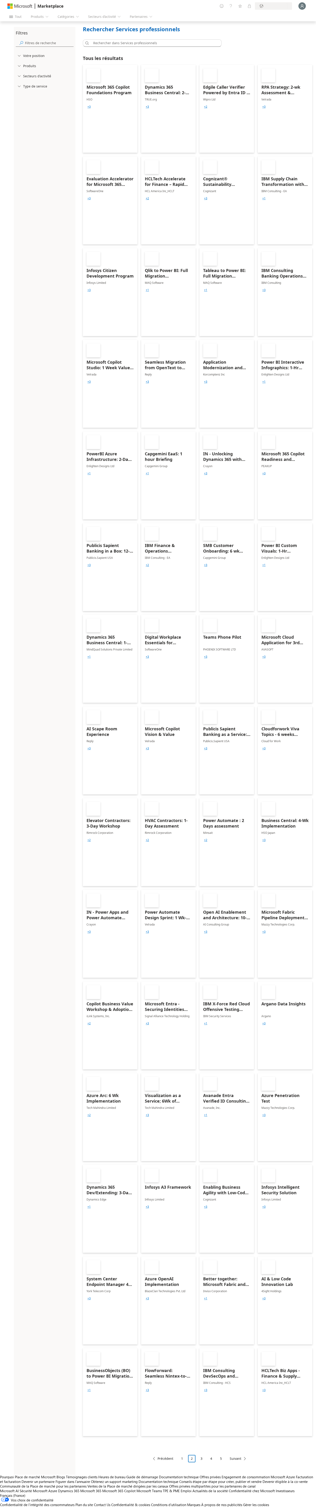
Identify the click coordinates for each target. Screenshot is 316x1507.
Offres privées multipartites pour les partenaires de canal (212, 1486)
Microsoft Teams (149, 1490)
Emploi (186, 1490)
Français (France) (12, 1495)
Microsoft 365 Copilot (119, 1490)
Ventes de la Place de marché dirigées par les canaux (127, 1486)
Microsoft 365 (90, 1490)
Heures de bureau (111, 1477)
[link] (110, 109)
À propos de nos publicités (221, 1504)
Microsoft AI (9, 1490)
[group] (89, 107)
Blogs (60, 1477)
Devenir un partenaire (38, 1481)
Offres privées (210, 1477)
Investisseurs (285, 1490)
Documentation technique (179, 1477)
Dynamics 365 (68, 1490)
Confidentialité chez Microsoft (252, 1490)
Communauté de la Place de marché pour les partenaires (43, 1486)
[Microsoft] (19, 6)
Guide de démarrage (142, 1477)
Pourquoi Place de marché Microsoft (28, 1477)
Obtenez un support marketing (114, 1481)
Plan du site (84, 1504)
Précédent (165, 1458)
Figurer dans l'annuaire (73, 1481)
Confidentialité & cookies (130, 1504)
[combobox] (154, 43)
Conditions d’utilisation (168, 1504)
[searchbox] (49, 43)
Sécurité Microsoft (33, 1490)
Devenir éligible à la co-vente (285, 1481)
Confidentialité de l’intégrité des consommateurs (37, 1504)
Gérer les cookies (256, 1504)
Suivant (235, 1458)
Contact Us (102, 1504)
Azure (52, 1490)
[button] (86, 43)
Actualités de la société (210, 1490)
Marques (193, 1504)
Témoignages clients (81, 1477)
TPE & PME (171, 1490)
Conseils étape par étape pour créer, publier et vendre (220, 1481)
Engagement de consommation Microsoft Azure (259, 1477)
